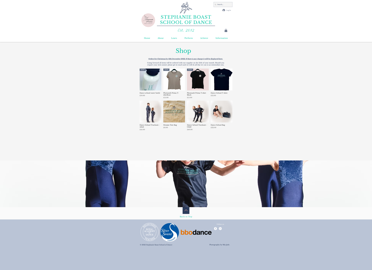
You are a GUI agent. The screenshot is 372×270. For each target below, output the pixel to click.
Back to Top (186, 217)
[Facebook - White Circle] (215, 228)
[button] (225, 30)
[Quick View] (221, 79)
